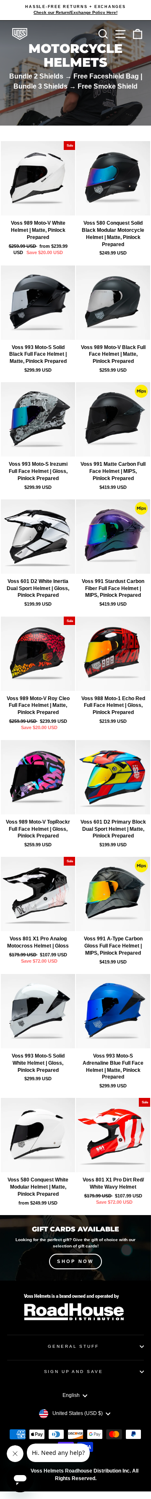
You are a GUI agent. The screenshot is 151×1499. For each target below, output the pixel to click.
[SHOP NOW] (75, 1248)
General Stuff (73, 1346)
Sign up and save (73, 1371)
